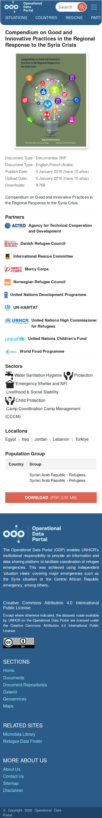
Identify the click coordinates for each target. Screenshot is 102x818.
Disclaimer (13, 790)
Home (8, 670)
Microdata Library (19, 734)
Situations (16, 17)
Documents (13, 678)
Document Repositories (25, 685)
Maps (8, 706)
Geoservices (14, 699)
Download (51, 497)
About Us (11, 769)
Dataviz (10, 692)
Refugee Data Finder (22, 741)
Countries (46, 17)
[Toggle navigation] (94, 7)
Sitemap (11, 783)
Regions (74, 17)
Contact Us (13, 776)
